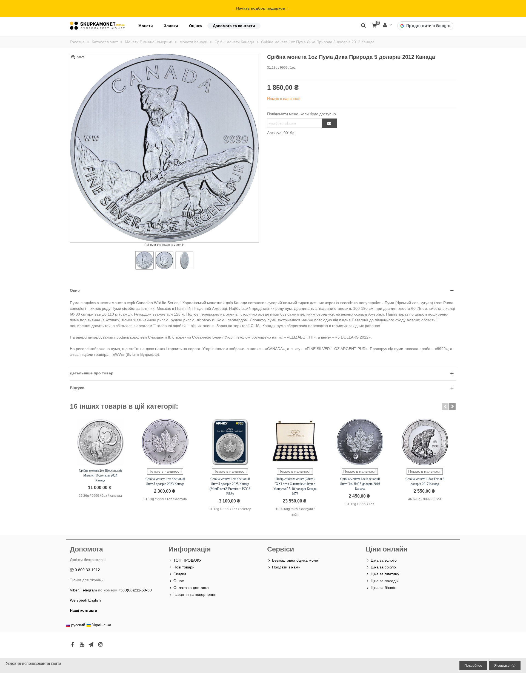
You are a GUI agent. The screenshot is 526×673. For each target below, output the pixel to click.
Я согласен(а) (505, 666)
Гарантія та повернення (194, 594)
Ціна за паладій (385, 581)
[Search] (363, 25)
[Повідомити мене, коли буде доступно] (329, 123)
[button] (445, 406)
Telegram (89, 590)
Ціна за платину (385, 574)
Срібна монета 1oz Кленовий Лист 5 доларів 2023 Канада (165, 481)
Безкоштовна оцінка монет (296, 560)
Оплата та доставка (191, 587)
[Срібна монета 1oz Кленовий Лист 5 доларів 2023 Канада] (165, 442)
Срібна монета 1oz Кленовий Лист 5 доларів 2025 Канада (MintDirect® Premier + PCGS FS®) (230, 486)
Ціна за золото (384, 560)
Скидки (179, 574)
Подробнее (473, 666)
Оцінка (195, 26)
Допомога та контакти (234, 26)
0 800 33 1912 (87, 570)
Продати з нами (286, 567)
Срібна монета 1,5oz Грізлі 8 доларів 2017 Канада (424, 481)
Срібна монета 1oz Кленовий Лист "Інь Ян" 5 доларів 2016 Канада (360, 484)
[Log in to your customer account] (387, 25)
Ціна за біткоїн (383, 587)
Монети (145, 26)
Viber (74, 590)
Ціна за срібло (383, 567)
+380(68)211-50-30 (135, 590)
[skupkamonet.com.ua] (97, 25)
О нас (178, 581)
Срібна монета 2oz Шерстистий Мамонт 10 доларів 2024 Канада (100, 475)
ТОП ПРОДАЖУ (187, 560)
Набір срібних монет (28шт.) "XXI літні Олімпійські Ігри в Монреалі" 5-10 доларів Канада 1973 (294, 486)
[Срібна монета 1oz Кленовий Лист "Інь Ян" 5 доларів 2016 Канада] (360, 442)
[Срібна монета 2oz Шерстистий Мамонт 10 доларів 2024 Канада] (100, 442)
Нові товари (184, 567)
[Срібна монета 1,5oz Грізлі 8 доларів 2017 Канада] (425, 442)
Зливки (171, 26)
